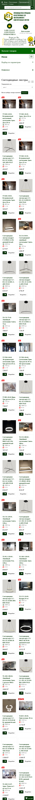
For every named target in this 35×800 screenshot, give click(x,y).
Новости (4, 4)
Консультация (25, 31)
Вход (5, 2)
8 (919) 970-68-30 (9, 32)
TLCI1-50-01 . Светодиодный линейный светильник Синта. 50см (25, 240)
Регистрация (13, 2)
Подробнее (11, 133)
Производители (24, 2)
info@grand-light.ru (10, 34)
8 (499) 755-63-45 (9, 30)
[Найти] (32, 7)
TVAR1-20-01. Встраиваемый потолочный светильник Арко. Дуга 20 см (9, 118)
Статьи (11, 4)
